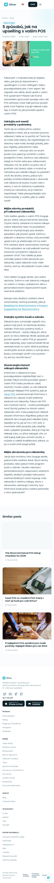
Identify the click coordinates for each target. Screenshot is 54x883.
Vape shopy (8, 743)
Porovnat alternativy (11, 785)
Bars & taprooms (10, 755)
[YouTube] (10, 694)
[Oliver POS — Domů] (10, 4)
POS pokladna (9, 716)
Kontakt (6, 825)
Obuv (5, 762)
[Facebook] (16, 694)
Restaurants (8, 751)
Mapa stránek (26, 875)
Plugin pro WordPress (12, 723)
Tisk (4, 821)
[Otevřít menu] (40, 4)
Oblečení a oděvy (10, 758)
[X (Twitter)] (5, 694)
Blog (12, 18)
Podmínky (7, 841)
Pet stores (7, 774)
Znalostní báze (9, 801)
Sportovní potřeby (10, 766)
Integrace (7, 727)
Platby (5, 720)
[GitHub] (21, 694)
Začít (32, 4)
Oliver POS (9, 394)
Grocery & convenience (13, 770)
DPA (4, 848)
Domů (5, 18)
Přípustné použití (10, 856)
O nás (5, 813)
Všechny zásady (10, 860)
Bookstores (7, 781)
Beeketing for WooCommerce (20, 305)
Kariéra (6, 817)
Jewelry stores (9, 778)
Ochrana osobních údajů (13, 837)
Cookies (6, 852)
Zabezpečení (8, 844)
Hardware (7, 731)
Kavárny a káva (9, 747)
